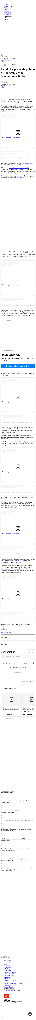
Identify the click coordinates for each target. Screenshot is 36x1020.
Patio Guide (7, 13)
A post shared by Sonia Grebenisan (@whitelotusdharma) (19, 554)
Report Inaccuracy (6, 60)
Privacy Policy (8, 975)
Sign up (32, 649)
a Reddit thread (19, 177)
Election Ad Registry (10, 972)
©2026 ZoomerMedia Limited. (13, 983)
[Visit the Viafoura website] (31, 681)
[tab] (6, 663)
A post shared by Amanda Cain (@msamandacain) (17, 619)
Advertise (7, 962)
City (2, 55)
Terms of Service (9, 974)
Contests (6, 11)
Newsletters (7, 967)
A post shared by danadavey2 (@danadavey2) (15, 158)
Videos (6, 8)
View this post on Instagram (11, 137)
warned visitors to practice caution (19, 168)
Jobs (5, 964)
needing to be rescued (16, 560)
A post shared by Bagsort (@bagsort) (13, 422)
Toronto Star (18, 569)
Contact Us (7, 960)
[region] (18, 666)
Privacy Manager (9, 988)
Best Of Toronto (9, 6)
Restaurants (7, 14)
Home (6, 4)
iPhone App (7, 970)
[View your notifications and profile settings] (33, 663)
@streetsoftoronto (6, 632)
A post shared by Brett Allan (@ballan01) (14, 305)
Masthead (7, 969)
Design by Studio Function (12, 990)
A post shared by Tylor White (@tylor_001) (14, 492)
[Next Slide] (34, 704)
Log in (27, 649)
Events (6, 9)
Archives (7, 965)
